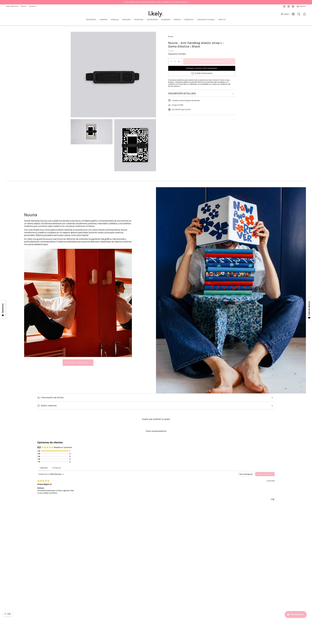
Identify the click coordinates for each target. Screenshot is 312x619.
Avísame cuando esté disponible (201, 68)
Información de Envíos (52, 397)
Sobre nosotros (49, 405)
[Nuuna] (78, 303)
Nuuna (170, 36)
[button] (91, 20)
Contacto (32, 6)
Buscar (23, 6)
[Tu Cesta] (304, 14)
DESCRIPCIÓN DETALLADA (182, 93)
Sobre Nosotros (12, 6)
